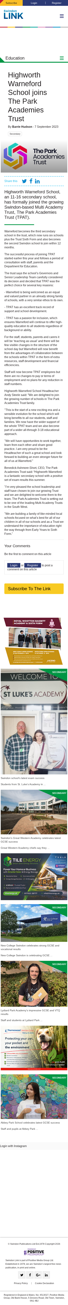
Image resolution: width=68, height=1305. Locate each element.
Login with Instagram (13, 1146)
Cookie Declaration (44, 1283)
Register (56, 2)
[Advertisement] (34, 1195)
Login (34, 2)
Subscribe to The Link (29, 588)
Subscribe (11, 2)
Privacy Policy (21, 1283)
